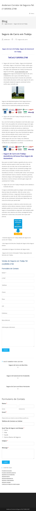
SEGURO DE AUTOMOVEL (8, 474)
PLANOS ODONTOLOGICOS (9, 473)
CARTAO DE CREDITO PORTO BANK (11, 484)
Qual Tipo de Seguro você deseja (13, 428)
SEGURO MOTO (6, 476)
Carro (6, 430)
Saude (6, 435)
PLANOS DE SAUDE (7, 471)
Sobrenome (22, 409)
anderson (7, 39)
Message (5, 448)
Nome (3, 409)
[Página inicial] (2, 24)
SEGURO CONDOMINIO (8, 480)
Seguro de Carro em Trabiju (20, 24)
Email (4, 412)
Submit (6, 462)
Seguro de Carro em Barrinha (18, 365)
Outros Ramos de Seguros (12, 437)
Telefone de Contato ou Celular (12, 421)
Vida (5, 432)
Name (4, 403)
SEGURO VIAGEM (6, 482)
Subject (5, 441)
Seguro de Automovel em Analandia (18, 376)
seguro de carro (22, 39)
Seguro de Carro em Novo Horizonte (18, 386)
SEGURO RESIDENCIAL (7, 478)
